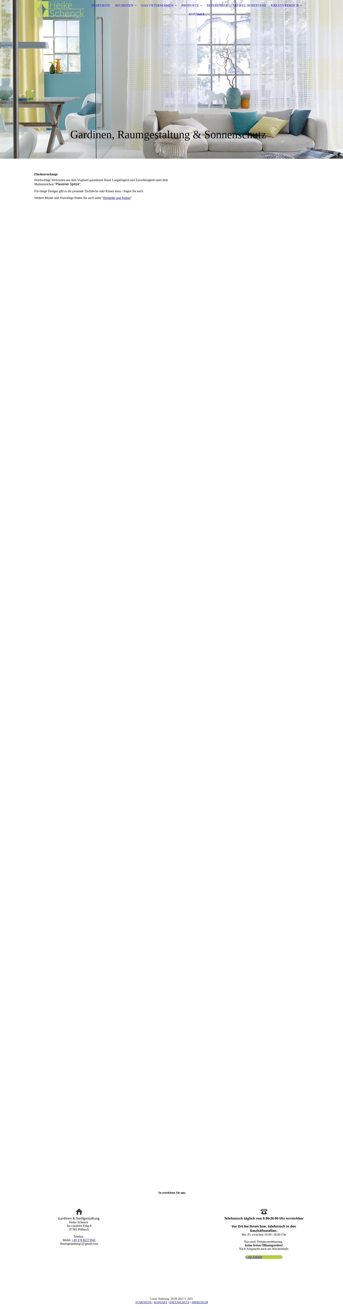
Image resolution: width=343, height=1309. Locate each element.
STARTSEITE (101, 5)
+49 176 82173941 (84, 1240)
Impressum (200, 1302)
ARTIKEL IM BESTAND (249, 5)
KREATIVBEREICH (285, 5)
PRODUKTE (190, 5)
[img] (59, 10)
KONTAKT (196, 14)
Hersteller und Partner (117, 198)
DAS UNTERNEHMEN (157, 5)
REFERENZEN (217, 5)
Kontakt (160, 1302)
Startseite (143, 1302)
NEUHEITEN (124, 5)
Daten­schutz (180, 1302)
